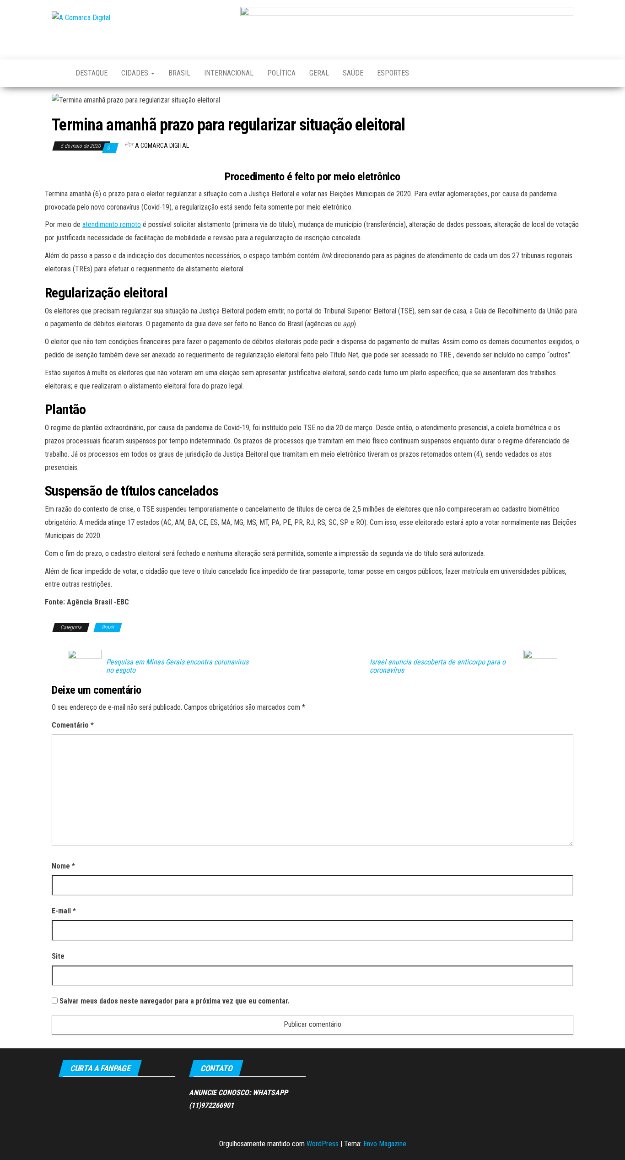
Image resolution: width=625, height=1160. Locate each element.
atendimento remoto (111, 224)
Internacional (228, 73)
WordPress (323, 1143)
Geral (319, 73)
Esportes (393, 73)
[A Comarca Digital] (57, 73)
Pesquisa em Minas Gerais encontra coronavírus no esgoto (177, 666)
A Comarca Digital (162, 145)
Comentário (73, 725)
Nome (63, 866)
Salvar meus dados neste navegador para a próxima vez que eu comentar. (174, 1001)
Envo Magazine (384, 1143)
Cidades (135, 73)
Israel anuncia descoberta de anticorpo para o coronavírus (438, 666)
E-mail (64, 910)
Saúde (353, 73)
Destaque (91, 73)
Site (58, 956)
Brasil (179, 73)
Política (281, 73)
